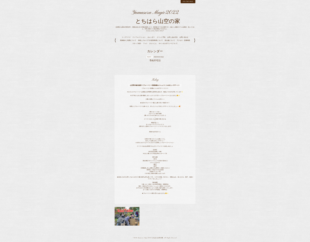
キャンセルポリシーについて (168, 43)
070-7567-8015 (188, 1)
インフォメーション (139, 37)
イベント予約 (161, 37)
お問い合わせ (183, 37)
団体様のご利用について (128, 40)
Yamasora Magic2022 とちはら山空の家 (150, 238)
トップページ (126, 37)
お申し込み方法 (172, 37)
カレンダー (151, 37)
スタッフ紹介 (136, 43)
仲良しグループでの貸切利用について (150, 40)
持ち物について (170, 40)
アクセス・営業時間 (183, 40)
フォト (145, 43)
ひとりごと (153, 43)
